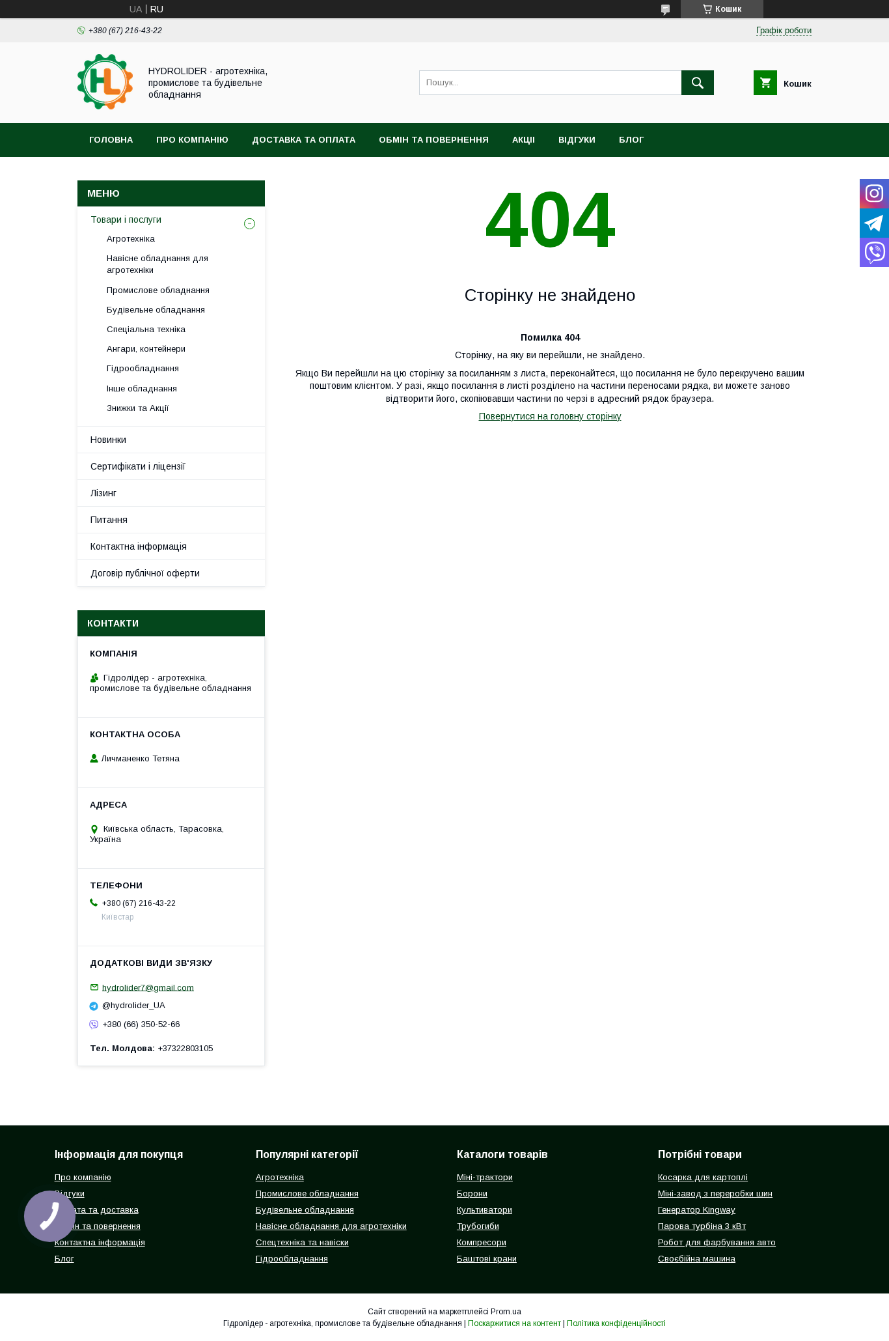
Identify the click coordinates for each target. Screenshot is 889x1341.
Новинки (108, 439)
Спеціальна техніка (146, 329)
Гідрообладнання (143, 368)
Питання (109, 520)
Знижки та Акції (138, 408)
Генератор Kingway (696, 1210)
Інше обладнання (142, 388)
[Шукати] (697, 82)
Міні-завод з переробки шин (715, 1193)
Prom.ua (506, 1311)
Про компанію (192, 140)
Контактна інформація (138, 546)
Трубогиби (478, 1226)
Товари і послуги (125, 219)
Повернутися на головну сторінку (550, 416)
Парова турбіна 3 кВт (702, 1226)
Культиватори (484, 1210)
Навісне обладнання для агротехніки (157, 264)
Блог (631, 140)
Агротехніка (131, 239)
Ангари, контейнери (146, 349)
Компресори (481, 1242)
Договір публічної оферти (145, 573)
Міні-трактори (485, 1177)
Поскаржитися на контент (514, 1323)
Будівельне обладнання (156, 310)
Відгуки (576, 140)
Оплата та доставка (97, 1210)
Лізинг (103, 493)
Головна (111, 140)
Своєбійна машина (696, 1258)
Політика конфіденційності (616, 1323)
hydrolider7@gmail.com (148, 987)
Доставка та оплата (303, 140)
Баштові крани (487, 1258)
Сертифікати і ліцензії (137, 466)
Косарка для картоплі (703, 1177)
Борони (472, 1193)
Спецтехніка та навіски (302, 1242)
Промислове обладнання (158, 290)
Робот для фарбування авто (717, 1242)
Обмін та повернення (434, 140)
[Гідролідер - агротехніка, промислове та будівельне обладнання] (105, 106)
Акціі (523, 140)
